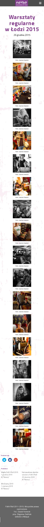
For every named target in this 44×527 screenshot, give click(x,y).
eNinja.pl (25, 516)
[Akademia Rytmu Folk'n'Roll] (21, 3)
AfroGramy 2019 (7, 483)
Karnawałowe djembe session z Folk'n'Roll (30, 473)
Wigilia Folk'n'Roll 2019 (9, 472)
